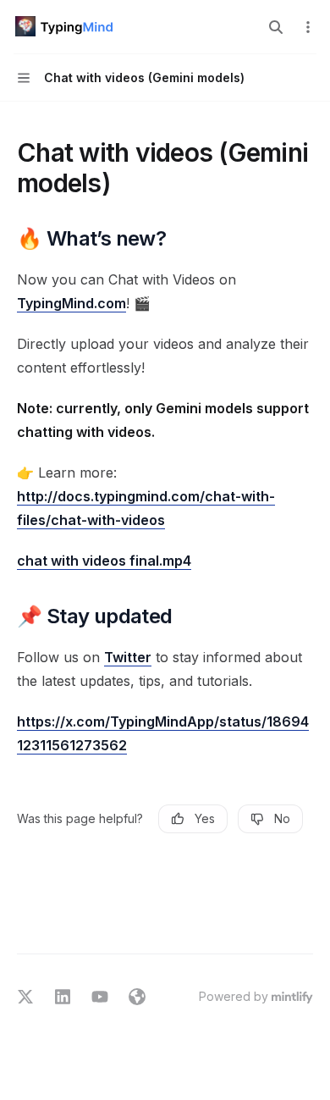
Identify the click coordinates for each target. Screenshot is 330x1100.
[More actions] (308, 27)
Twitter (127, 657)
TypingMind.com (71, 303)
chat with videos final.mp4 (104, 560)
